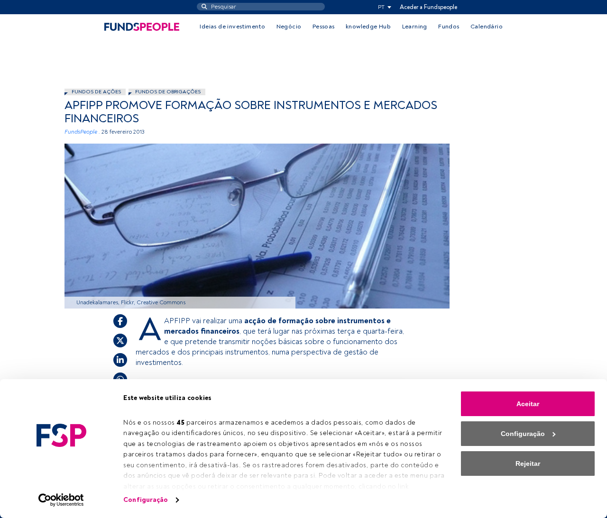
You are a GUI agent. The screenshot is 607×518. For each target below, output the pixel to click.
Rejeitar (527, 463)
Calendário (486, 26)
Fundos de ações (96, 92)
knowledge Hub (368, 26)
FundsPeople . (82, 132)
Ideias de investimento (232, 26)
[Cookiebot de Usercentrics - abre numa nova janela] (61, 500)
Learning (414, 26)
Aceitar (527, 404)
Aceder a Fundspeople (428, 7)
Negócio (289, 26)
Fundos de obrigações (168, 92)
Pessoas (324, 26)
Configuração (145, 500)
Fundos (448, 26)
